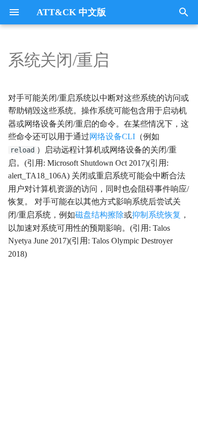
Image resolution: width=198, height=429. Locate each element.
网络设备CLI (112, 136)
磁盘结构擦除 (99, 214)
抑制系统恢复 (156, 214)
